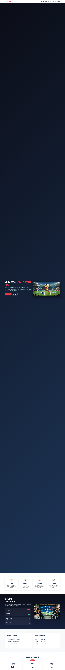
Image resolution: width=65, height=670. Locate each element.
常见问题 (58, 1)
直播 (43, 1)
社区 (51, 1)
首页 (41, 1)
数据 (46, 1)
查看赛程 (14, 294)
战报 (53, 1)
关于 (55, 1)
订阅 (48, 1)
